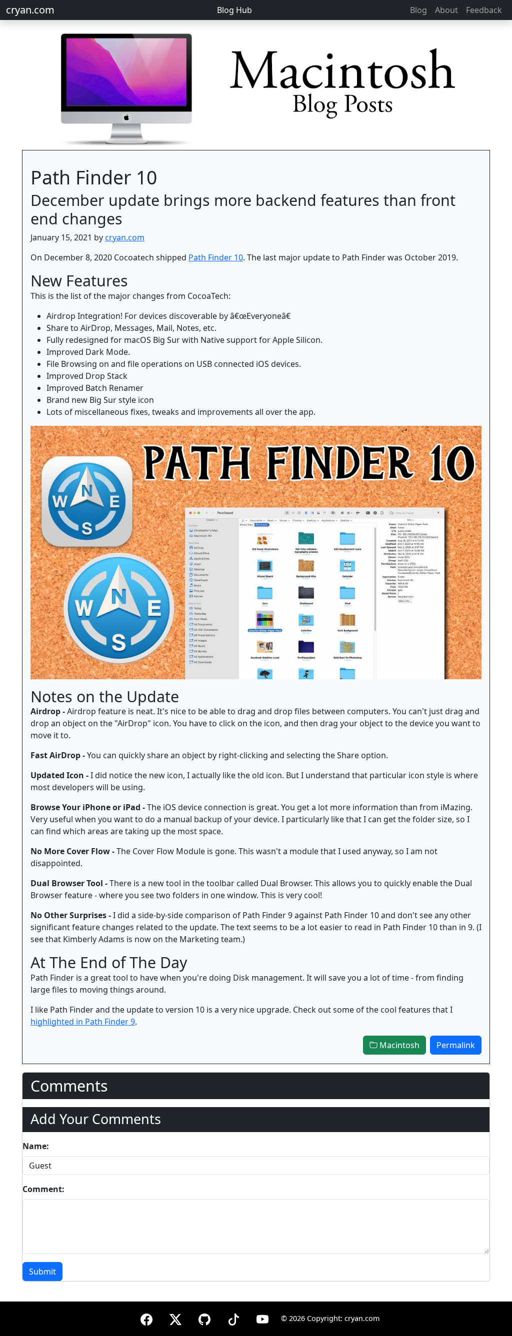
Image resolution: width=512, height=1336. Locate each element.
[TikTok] (234, 1318)
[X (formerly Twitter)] (176, 1318)
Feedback (484, 9)
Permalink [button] (455, 1045)
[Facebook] (146, 1318)
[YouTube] (262, 1318)
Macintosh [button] (399, 1045)
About (446, 9)
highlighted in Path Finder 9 (82, 1021)
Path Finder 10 (215, 257)
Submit (42, 1271)
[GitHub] (204, 1318)
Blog (418, 9)
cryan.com (30, 9)
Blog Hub (234, 9)
